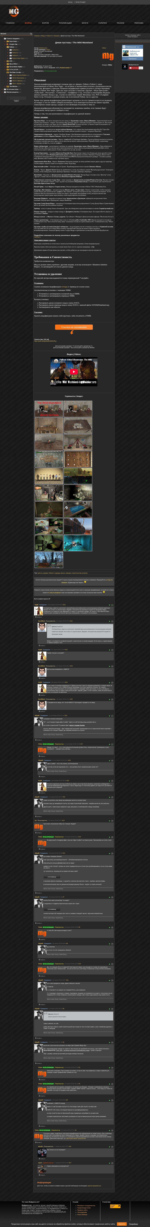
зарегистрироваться (94, 1186)
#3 (79, 1067)
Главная (10, 23)
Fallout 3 (16, 53)
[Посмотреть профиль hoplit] (38, 617)
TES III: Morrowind (19, 78)
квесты (40, 573)
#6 (63, 1008)
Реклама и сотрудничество (86, 1205)
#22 (66, 650)
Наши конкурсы (133, 37)
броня (63, 573)
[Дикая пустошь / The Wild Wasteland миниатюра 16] (78, 526)
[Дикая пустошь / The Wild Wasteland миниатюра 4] (78, 426)
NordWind (41, 621)
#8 (79, 927)
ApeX (40, 1163)
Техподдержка (82, 1212)
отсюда (64, 287)
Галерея (102, 23)
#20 (68, 780)
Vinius (104, 48)
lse (36, 820)
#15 (64, 797)
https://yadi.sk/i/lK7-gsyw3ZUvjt (76, 1138)
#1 (76, 1130)
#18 (69, 760)
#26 (70, 1146)
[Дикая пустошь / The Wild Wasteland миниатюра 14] (78, 510)
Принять (122, 1224)
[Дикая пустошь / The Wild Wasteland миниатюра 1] (49, 409)
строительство (77, 573)
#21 (71, 621)
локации (68, 573)
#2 (63, 1042)
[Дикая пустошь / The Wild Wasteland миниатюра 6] (78, 442)
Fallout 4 (16, 55)
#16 (66, 715)
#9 (67, 943)
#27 (70, 1163)
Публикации (65, 23)
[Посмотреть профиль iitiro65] (42, 1159)
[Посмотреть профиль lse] (38, 833)
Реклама (139, 23)
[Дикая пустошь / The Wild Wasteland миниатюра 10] (78, 476)
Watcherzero (43, 48)
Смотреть (37, 237)
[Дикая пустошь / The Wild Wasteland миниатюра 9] (49, 476)
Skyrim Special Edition (20, 75)
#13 (63, 820)
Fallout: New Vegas (20, 58)
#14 (80, 837)
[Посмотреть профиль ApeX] (42, 1175)
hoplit (36, 605)
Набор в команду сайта (132, 35)
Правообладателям (83, 1208)
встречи (85, 573)
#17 (82, 744)
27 (66, 68)
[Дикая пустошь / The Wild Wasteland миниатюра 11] (49, 493)
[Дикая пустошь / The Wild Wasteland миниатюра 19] (49, 560)
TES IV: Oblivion (18, 81)
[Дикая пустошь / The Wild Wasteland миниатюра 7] (49, 459)
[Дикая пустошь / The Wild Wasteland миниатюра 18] (78, 543)
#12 (64, 853)
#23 (71, 666)
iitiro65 (40, 1146)
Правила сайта (82, 1210)
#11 (67, 980)
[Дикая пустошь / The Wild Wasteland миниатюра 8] (78, 459)
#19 (64, 605)
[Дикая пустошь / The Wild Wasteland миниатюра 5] (49, 442)
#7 (63, 897)
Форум (45, 23)
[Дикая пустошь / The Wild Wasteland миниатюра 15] (49, 526)
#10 (80, 964)
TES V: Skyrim (18, 83)
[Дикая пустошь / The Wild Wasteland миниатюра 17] (49, 543)
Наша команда (82, 1214)
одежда (57, 573)
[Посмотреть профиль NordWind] (42, 646)
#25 (71, 699)
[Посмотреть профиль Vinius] (42, 757)
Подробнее (133, 1224)
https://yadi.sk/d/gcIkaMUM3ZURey (45, 341)
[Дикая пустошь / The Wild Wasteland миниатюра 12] (78, 493)
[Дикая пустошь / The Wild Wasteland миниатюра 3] (49, 426)
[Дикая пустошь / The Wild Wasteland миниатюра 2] (78, 409)
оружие (45, 573)
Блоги (85, 23)
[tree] (16, 65)
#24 (66, 682)
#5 (67, 1100)
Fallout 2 (15, 50)
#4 (79, 1084)
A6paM (37, 715)
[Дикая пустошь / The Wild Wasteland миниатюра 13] (49, 510)
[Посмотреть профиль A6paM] (38, 740)
